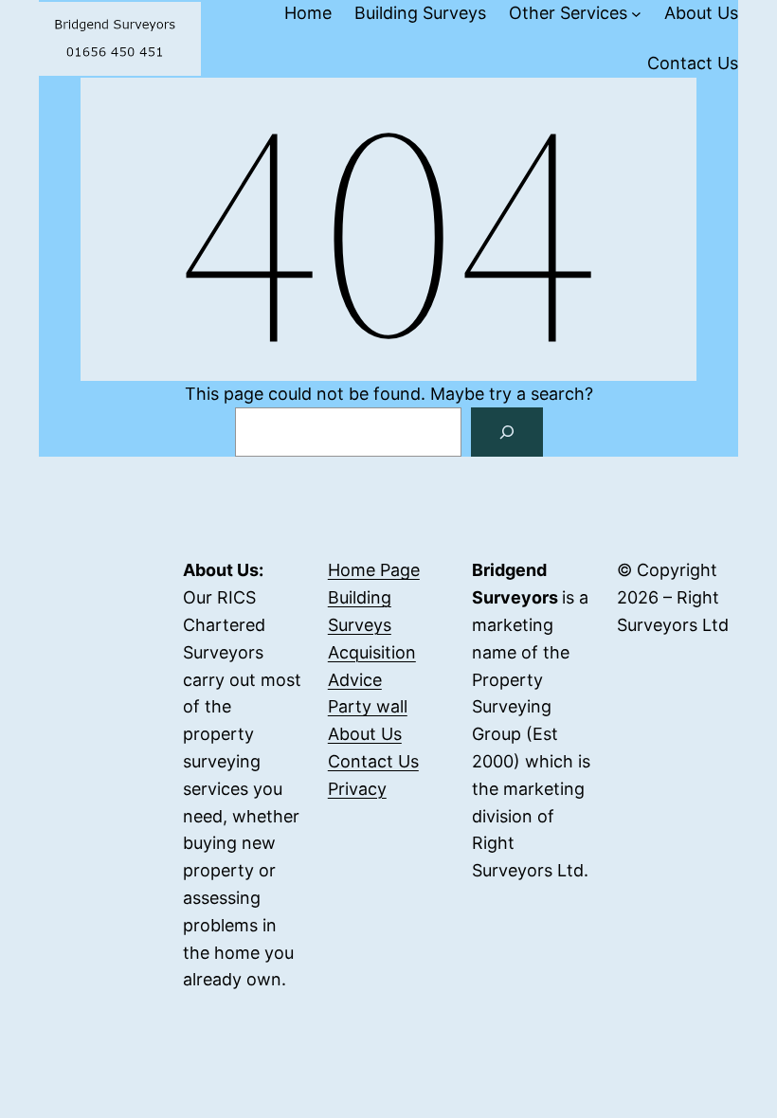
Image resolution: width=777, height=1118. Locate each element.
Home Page (374, 570)
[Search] (507, 432)
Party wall (367, 706)
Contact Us (373, 761)
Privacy (357, 789)
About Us (365, 734)
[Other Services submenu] (636, 14)
